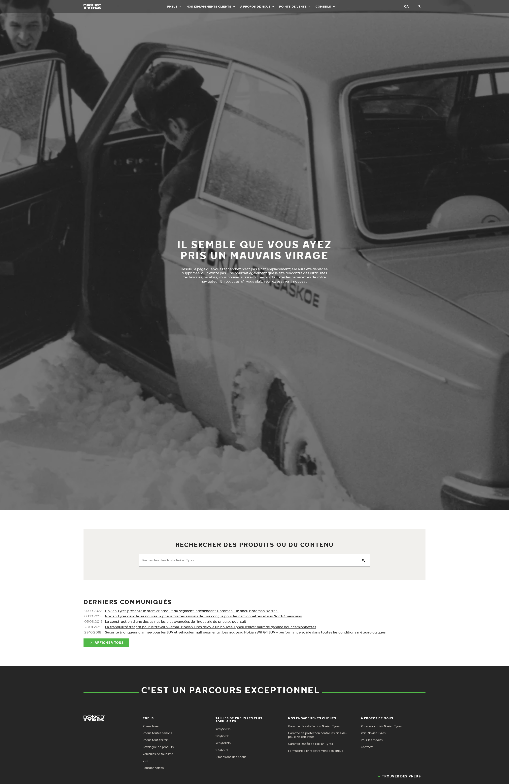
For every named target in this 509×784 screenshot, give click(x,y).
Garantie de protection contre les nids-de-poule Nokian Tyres (317, 734)
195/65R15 (222, 736)
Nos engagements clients (209, 6)
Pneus (172, 6)
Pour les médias (372, 740)
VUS (145, 761)
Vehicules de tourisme (158, 754)
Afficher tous (109, 643)
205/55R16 (223, 729)
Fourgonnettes (153, 767)
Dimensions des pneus (231, 757)
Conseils (323, 6)
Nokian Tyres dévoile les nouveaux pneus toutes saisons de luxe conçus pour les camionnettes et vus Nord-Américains (203, 616)
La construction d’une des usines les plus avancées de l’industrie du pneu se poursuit (175, 621)
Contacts (367, 747)
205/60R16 (223, 743)
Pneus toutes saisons (157, 733)
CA (406, 6)
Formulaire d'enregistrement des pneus (315, 750)
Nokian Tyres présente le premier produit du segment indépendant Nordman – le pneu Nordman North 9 (192, 611)
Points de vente (293, 6)
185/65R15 (222, 750)
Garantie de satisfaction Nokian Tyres (314, 726)
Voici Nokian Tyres (373, 733)
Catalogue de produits (158, 747)
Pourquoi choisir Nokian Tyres (381, 726)
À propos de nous (255, 6)
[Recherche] (419, 6)
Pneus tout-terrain (156, 740)
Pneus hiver (151, 726)
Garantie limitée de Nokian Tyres (310, 743)
